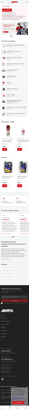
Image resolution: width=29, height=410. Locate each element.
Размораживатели (21, 138)
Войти (10, 408)
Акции (2, 314)
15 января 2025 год (6, 217)
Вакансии (3, 336)
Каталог (2, 408)
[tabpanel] (14, 28)
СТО (2, 340)
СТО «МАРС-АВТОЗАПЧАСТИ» (10, 386)
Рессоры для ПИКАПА (21, 279)
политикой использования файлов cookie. (18, 398)
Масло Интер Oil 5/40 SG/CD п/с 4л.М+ (7, 177)
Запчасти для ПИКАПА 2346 (8, 270)
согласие (7, 303)
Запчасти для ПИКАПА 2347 (8, 273)
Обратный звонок (6, 367)
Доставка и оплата (5, 321)
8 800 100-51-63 (6, 351)
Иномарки (3, 327)
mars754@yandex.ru (7, 359)
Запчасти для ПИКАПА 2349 (8, 279)
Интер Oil (4, 174)
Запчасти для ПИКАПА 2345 (20, 267)
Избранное (18, 408)
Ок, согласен (18, 402)
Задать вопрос (5, 371)
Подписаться (14, 300)
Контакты (3, 330)
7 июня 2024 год (23, 217)
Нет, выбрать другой (8, 13)
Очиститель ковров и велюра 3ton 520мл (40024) (7, 141)
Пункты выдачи (4, 324)
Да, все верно (7, 10)
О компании (4, 333)
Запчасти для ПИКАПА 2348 (8, 276)
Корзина (26, 408)
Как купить (3, 318)
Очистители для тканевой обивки (7, 138)
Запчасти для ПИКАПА (7, 267)
